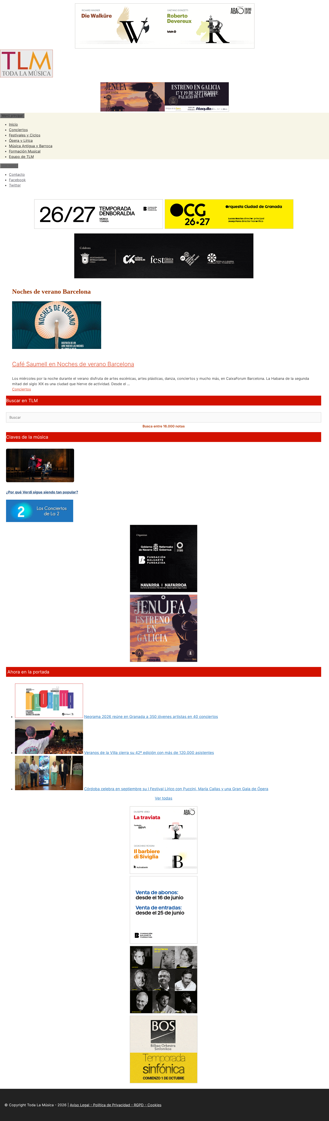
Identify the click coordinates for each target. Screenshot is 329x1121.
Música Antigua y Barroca (30, 146)
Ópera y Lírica (21, 140)
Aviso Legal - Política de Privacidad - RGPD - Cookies (115, 1105)
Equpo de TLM (21, 156)
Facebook (17, 180)
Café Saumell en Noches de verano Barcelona (73, 364)
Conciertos (18, 129)
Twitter (15, 185)
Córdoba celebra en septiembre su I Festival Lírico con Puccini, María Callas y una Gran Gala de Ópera (176, 789)
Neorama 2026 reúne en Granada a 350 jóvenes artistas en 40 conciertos (151, 716)
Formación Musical (25, 151)
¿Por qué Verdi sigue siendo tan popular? (42, 492)
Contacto (17, 174)
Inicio (13, 124)
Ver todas (163, 798)
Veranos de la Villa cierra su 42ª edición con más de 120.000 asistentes (149, 752)
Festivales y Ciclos (24, 135)
